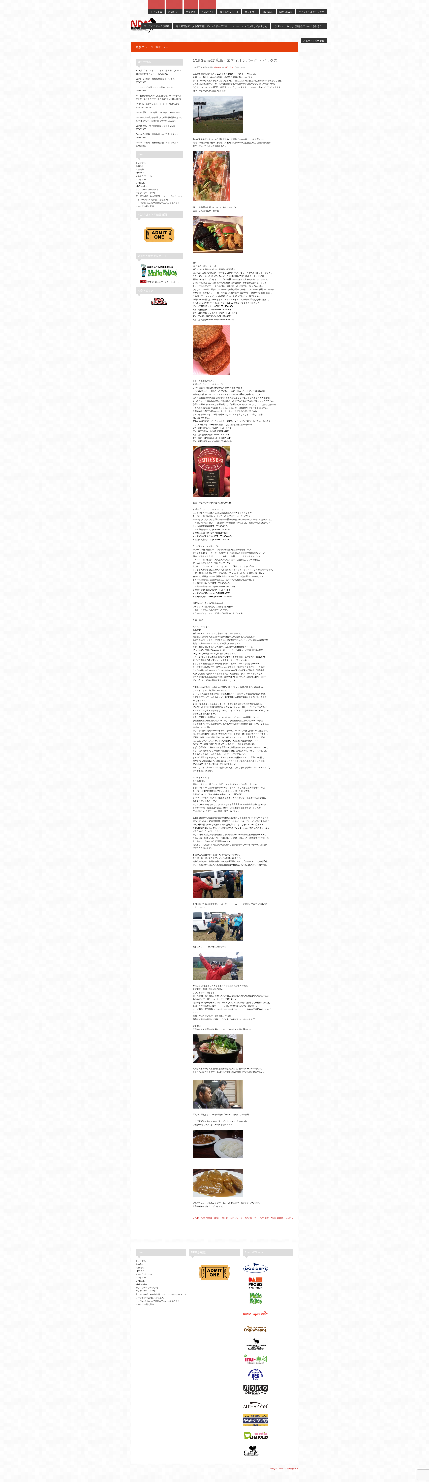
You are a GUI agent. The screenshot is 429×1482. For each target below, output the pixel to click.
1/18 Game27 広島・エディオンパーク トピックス (235, 60)
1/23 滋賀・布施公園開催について (275, 1218)
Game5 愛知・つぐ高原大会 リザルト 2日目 (155, 126)
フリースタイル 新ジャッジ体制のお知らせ (155, 87)
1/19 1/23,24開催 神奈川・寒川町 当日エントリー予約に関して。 (226, 1218)
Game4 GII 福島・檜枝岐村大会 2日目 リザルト (157, 134)
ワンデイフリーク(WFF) (146, 193)
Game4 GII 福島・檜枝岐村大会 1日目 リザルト (157, 142)
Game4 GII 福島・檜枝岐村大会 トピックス (155, 79)
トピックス (228, 67)
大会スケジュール (144, 176)
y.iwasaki (217, 67)
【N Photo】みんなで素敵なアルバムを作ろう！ (157, 203)
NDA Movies (141, 186)
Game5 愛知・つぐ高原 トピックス (152, 112)
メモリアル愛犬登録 (145, 206)
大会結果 (140, 169)
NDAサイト (141, 173)
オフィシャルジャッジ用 (147, 189)
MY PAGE (140, 183)
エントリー (141, 179)
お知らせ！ (141, 166)
